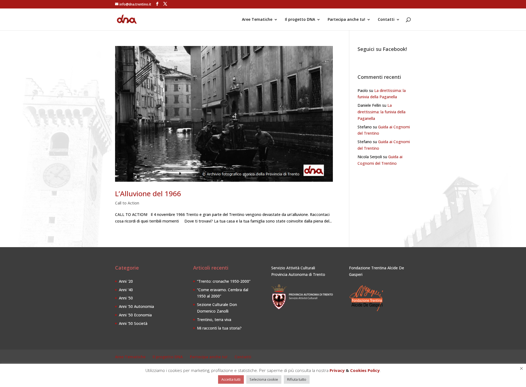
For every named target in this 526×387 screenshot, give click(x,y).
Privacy (337, 370)
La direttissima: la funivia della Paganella (381, 112)
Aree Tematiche (257, 20)
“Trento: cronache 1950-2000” (223, 281)
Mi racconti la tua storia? (219, 328)
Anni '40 (126, 289)
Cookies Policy (365, 370)
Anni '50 (126, 298)
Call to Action (127, 203)
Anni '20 (126, 281)
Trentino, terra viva (214, 319)
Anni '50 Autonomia (136, 306)
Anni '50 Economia (135, 314)
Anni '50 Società (133, 323)
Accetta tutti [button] (231, 379)
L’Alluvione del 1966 (148, 193)
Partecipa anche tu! (346, 20)
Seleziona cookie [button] (264, 379)
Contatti (386, 20)
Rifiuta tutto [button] (296, 379)
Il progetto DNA (300, 20)
